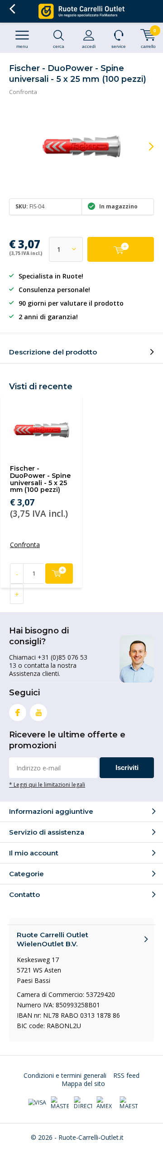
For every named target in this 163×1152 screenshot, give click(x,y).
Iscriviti (127, 767)
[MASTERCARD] (60, 1103)
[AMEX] (105, 1103)
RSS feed (126, 1075)
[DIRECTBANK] (83, 1103)
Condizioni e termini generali (65, 1075)
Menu (22, 46)
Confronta (23, 92)
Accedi (89, 46)
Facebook (17, 712)
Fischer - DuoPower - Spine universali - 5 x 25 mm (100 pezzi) (40, 479)
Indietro (12, 9)
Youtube (38, 712)
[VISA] (37, 1103)
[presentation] (145, 146)
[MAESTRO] (129, 1103)
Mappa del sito (83, 1083)
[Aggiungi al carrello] (120, 249)
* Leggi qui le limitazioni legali (47, 784)
